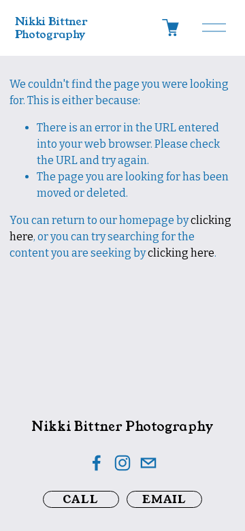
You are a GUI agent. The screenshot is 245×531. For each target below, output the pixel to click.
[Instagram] (122, 463)
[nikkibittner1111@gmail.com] (148, 463)
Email (164, 499)
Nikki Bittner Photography (51, 28)
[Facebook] (96, 463)
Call (80, 499)
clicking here (181, 252)
